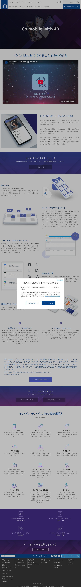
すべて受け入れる (48, 303)
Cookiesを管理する (33, 303)
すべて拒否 (60, 280)
